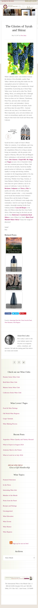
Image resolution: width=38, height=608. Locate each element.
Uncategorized (8, 511)
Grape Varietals (8, 418)
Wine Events (7, 521)
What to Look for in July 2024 (13, 455)
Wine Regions (16, 322)
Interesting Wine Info (15, 320)
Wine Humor (7, 527)
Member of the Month (10, 495)
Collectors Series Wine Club (12, 392)
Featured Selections (9, 480)
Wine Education (9, 322)
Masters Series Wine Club (11, 387)
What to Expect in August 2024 (13, 445)
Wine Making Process (10, 424)
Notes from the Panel (26, 320)
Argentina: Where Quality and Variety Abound (18, 439)
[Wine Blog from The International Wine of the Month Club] (19, 6)
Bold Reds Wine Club (10, 382)
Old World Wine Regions (11, 413)
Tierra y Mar (24, 188)
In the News (7, 485)
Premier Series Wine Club (11, 377)
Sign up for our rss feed (20, 543)
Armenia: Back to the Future (12, 450)
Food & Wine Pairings (10, 408)
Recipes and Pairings (10, 506)
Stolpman (14, 188)
